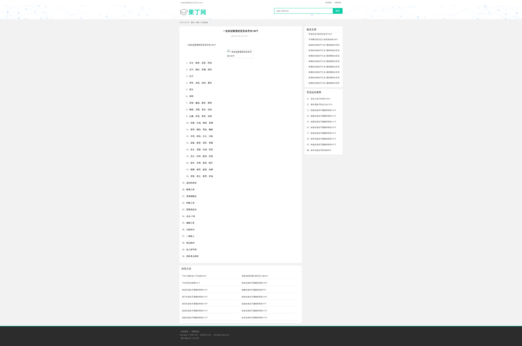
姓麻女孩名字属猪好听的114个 (323, 116)
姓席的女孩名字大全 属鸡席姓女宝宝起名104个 (323, 77)
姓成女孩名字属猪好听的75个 (254, 303)
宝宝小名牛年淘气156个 (321, 98)
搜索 (337, 11)
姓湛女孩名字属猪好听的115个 (195, 310)
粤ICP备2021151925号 (190, 338)
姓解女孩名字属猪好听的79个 (254, 289)
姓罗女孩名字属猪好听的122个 (323, 138)
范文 (197, 22)
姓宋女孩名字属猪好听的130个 (195, 303)
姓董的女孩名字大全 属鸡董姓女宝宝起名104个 (323, 72)
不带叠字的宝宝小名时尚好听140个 (323, 39)
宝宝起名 (204, 22)
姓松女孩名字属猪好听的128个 (254, 283)
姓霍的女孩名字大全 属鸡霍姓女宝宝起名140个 (323, 83)
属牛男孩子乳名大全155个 (322, 104)
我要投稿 (338, 2)
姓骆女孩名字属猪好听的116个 (323, 110)
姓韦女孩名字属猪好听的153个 (254, 317)
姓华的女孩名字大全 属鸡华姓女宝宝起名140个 (323, 50)
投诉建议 (328, 2)
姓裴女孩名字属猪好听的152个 (195, 289)
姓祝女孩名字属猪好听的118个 (254, 296)
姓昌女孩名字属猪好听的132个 (195, 317)
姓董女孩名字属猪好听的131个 (323, 121)
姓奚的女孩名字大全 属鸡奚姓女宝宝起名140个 (323, 61)
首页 (192, 22)
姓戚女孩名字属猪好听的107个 (323, 144)
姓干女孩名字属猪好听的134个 (195, 296)
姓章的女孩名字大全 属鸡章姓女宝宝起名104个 (323, 55)
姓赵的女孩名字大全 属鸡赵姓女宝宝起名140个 (323, 45)
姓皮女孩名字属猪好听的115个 (254, 310)
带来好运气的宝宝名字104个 (320, 34)
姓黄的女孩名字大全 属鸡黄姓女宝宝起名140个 (323, 66)
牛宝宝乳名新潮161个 (191, 283)
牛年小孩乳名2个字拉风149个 (194, 276)
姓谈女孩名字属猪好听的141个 (323, 133)
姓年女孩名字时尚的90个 (321, 150)
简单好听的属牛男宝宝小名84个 (255, 276)
